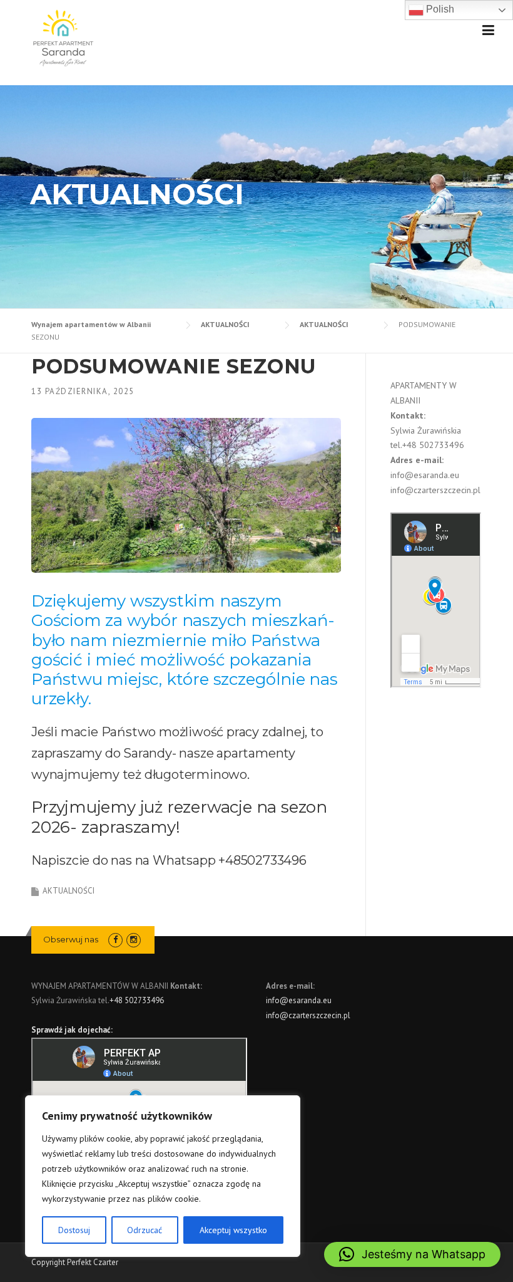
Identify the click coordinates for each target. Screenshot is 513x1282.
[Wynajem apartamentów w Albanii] (62, 37)
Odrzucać (144, 1230)
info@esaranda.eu (424, 475)
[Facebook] (115, 939)
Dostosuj (74, 1230)
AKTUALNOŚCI (68, 890)
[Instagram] (133, 939)
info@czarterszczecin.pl (435, 490)
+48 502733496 (433, 445)
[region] (162, 1176)
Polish (439, 9)
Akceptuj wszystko (233, 1230)
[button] (412, 1254)
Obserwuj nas (70, 939)
